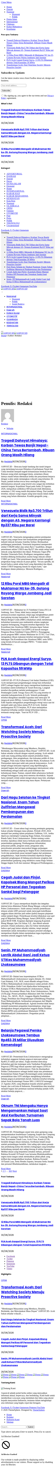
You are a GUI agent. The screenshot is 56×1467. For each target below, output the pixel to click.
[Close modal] (2, 1439)
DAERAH (11, 176)
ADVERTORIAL (14, 174)
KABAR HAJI (13, 193)
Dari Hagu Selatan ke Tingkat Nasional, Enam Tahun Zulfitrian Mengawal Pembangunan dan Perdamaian (29, 268)
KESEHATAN (13, 198)
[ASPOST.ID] (14, 289)
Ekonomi (16, 14)
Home (9, 7)
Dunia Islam (12, 19)
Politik (15, 17)
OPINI (9, 208)
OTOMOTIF (12, 213)
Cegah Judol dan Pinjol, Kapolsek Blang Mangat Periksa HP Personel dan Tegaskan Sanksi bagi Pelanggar (28, 274)
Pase (8, 216)
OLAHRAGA (13, 206)
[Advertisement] (28, 370)
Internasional (12, 22)
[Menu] (2, 331)
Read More (6, 501)
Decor (9, 181)
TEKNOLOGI (13, 223)
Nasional (10, 12)
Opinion (10, 211)
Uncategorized (13, 225)
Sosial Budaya (18, 304)
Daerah (10, 9)
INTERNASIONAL (15, 191)
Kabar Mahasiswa (14, 26)
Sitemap (10, 1422)
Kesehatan (11, 29)
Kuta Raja (11, 201)
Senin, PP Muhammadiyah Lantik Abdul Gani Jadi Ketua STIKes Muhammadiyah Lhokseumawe (28, 280)
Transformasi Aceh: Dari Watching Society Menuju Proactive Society (22, 732)
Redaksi (4, 424)
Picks (9, 218)
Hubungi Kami (13, 1419)
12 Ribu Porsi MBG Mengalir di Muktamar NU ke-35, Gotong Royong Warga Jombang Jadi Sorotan (30, 56)
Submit (30, 1427)
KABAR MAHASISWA (17, 196)
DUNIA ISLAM (14, 183)
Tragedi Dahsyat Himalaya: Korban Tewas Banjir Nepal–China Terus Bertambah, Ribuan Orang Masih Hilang (29, 42)
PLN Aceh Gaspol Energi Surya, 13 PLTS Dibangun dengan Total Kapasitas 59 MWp (29, 61)
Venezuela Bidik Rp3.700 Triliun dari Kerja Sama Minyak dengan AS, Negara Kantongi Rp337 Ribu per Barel (30, 50)
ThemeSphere (39, 1410)
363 (10, 1171)
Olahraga (10, 24)
